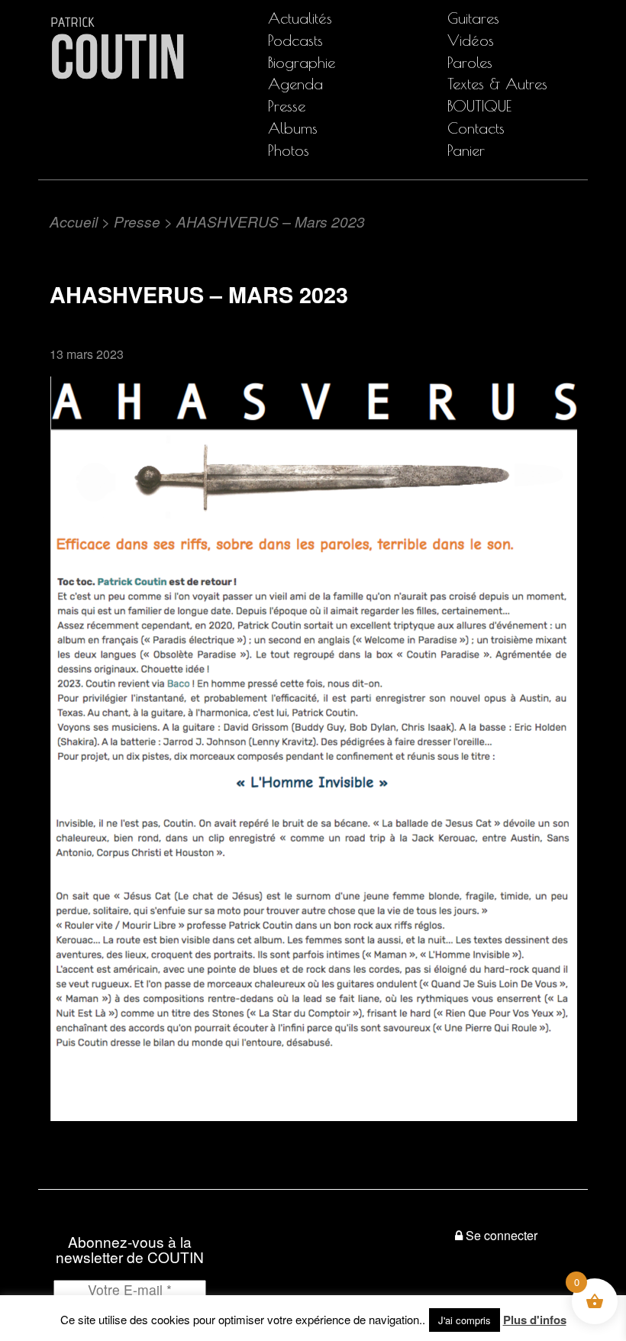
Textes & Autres (497, 83)
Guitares (473, 18)
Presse (286, 106)
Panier (466, 150)
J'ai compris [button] (464, 1320)
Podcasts (295, 40)
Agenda (295, 83)
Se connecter (501, 1235)
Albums (293, 128)
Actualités (300, 18)
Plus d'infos (534, 1319)
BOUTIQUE (479, 106)
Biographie (301, 62)
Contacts (476, 128)
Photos (288, 150)
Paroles (469, 62)
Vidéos (470, 40)
